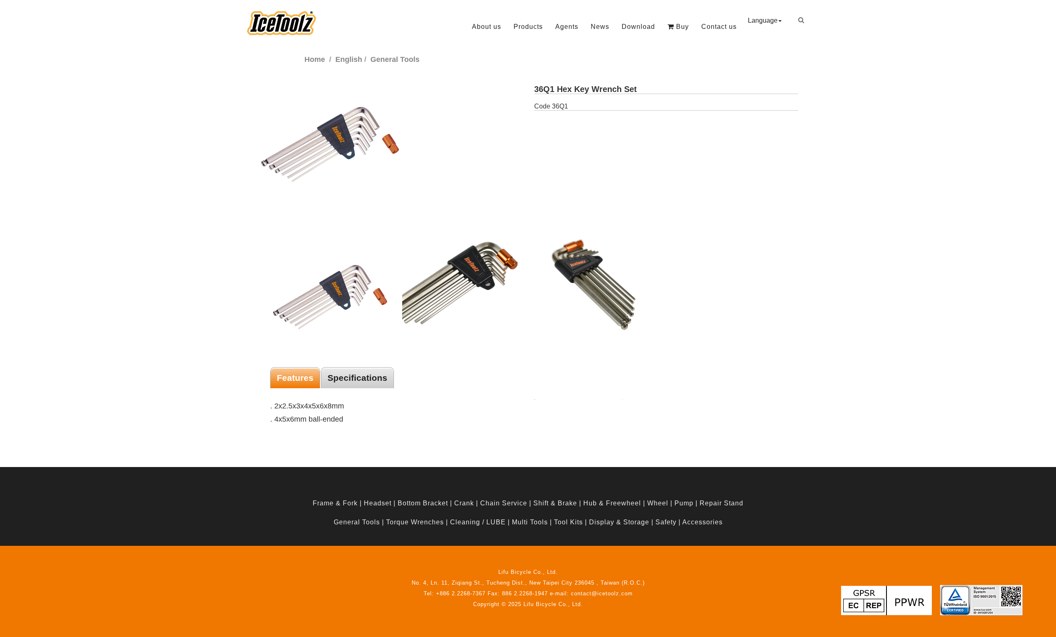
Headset (377, 503)
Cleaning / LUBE (478, 522)
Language (763, 20)
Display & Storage (619, 522)
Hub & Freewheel (612, 503)
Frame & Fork (335, 503)
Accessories (702, 522)
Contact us (719, 26)
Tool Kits (568, 522)
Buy (681, 26)
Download (638, 26)
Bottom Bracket (423, 503)
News (600, 26)
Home (314, 59)
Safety (665, 522)
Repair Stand (721, 503)
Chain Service (503, 503)
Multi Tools (530, 522)
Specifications (357, 377)
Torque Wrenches (415, 522)
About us (486, 26)
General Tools (357, 522)
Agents (566, 26)
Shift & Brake (555, 503)
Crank (464, 503)
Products (528, 26)
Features (295, 377)
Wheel (657, 503)
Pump (683, 503)
